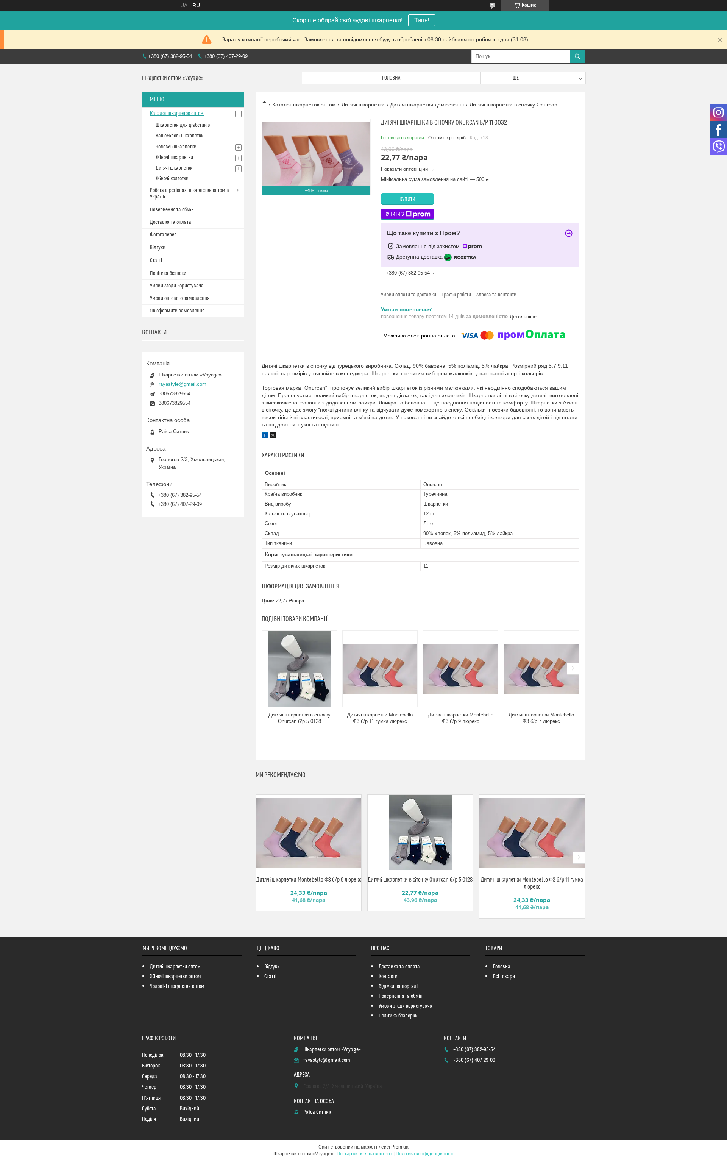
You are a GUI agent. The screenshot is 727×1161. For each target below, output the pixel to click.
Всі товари (504, 977)
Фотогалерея (163, 235)
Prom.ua (400, 1147)
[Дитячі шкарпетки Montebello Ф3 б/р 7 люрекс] (541, 668)
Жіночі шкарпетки (174, 157)
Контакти (388, 977)
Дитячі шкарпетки (363, 104)
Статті (156, 260)
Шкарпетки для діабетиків (183, 125)
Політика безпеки (168, 273)
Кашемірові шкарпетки (180, 136)
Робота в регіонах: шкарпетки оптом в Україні (189, 193)
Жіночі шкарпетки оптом (175, 977)
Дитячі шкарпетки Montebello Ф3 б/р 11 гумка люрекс (380, 718)
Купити (407, 200)
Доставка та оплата (170, 222)
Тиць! (421, 20)
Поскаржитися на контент (364, 1153)
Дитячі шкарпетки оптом (175, 967)
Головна (391, 78)
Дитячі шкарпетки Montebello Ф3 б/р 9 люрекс (460, 718)
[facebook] (265, 437)
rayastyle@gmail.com (182, 384)
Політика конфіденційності (425, 1153)
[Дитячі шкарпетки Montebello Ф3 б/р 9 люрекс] (460, 668)
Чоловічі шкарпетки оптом (177, 986)
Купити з (394, 214)
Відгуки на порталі (398, 986)
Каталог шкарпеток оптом (304, 104)
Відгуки (157, 248)
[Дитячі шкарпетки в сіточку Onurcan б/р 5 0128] (299, 668)
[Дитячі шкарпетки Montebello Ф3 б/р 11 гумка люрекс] (380, 668)
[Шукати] (577, 56)
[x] (273, 437)
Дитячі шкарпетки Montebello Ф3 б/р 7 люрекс (541, 718)
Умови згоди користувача (177, 286)
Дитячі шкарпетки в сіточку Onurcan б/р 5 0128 (299, 718)
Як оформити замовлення (177, 311)
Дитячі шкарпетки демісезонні (427, 104)
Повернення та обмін (172, 210)
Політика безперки (398, 1016)
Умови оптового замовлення (179, 298)
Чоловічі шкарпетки (176, 147)
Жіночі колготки (172, 179)
